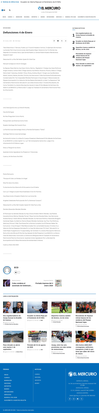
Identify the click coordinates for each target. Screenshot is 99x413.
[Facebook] (54, 41)
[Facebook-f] (69, 399)
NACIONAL (38, 377)
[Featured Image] (13, 307)
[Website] (19, 272)
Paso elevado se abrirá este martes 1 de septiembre (11, 347)
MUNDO (37, 383)
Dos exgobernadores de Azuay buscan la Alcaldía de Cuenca (85, 35)
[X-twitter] (81, 399)
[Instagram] (73, 399)
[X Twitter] (62, 41)
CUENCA (37, 374)
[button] (2, 10)
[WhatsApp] (65, 41)
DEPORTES (38, 380)
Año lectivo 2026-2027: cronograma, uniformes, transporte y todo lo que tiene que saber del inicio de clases (85, 349)
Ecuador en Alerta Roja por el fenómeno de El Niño (41, 2)
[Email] (58, 41)
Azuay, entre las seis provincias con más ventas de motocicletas (61, 347)
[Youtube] (77, 399)
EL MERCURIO (7, 410)
